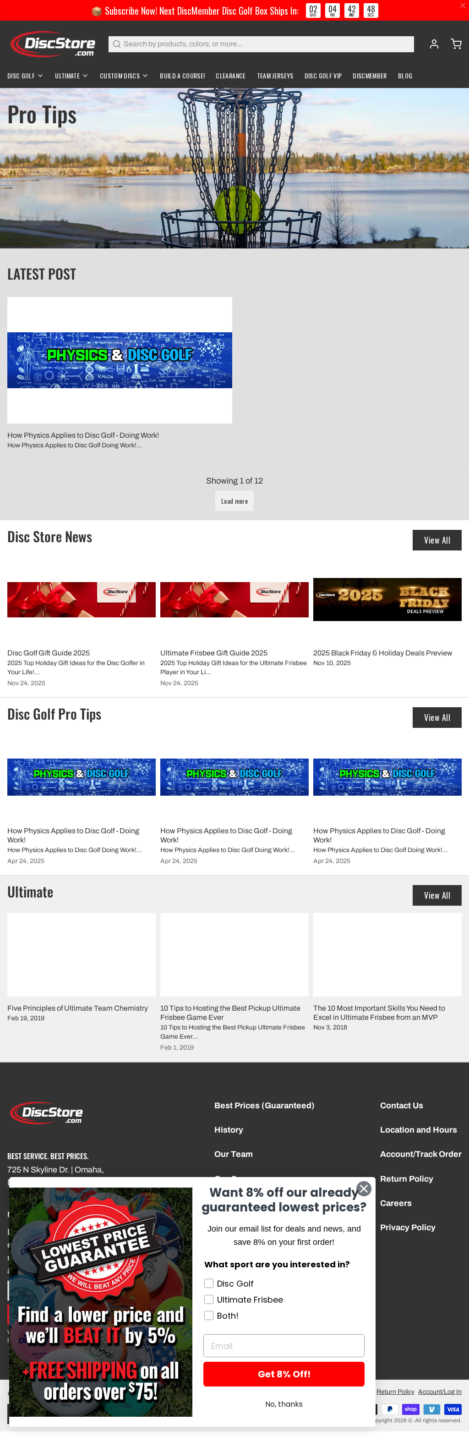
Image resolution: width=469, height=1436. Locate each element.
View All (437, 540)
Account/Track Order (421, 1154)
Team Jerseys (275, 75)
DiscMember (370, 75)
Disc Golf (21, 75)
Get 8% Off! (284, 1374)
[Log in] (430, 44)
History (228, 1129)
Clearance (230, 75)
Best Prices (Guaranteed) (264, 1105)
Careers (396, 1203)
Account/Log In (440, 1391)
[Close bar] (463, 5)
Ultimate (67, 75)
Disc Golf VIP (323, 75)
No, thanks (284, 1404)
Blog (405, 75)
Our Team (233, 1154)
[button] (234, 501)
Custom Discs (120, 75)
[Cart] (452, 44)
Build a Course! (182, 75)
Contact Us (401, 1105)
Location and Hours (418, 1129)
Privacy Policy (408, 1227)
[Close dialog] (364, 1189)
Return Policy (406, 1178)
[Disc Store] (52, 44)
